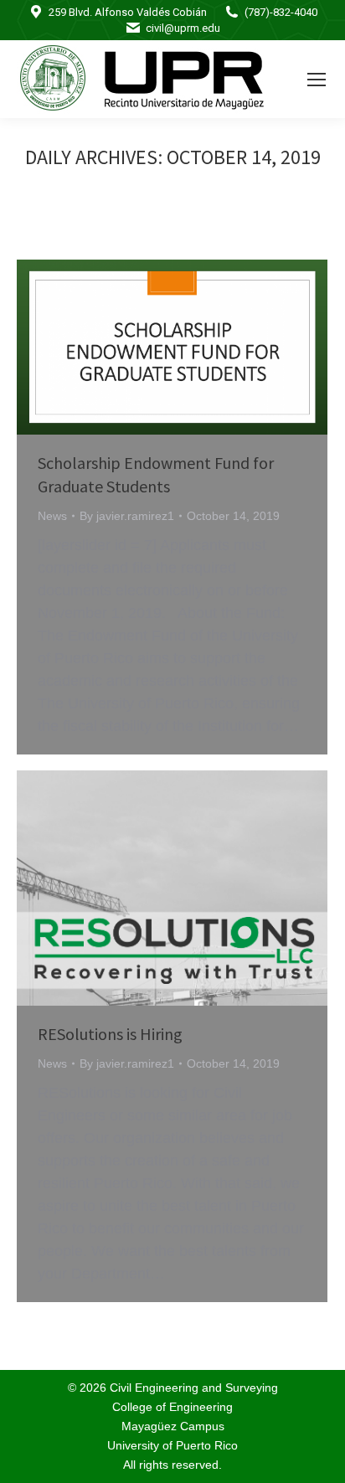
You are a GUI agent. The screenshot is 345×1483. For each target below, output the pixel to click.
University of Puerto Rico (172, 1445)
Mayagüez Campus (172, 1426)
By (127, 516)
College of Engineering (172, 1406)
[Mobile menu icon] (316, 79)
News (52, 516)
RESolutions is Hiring (110, 1033)
